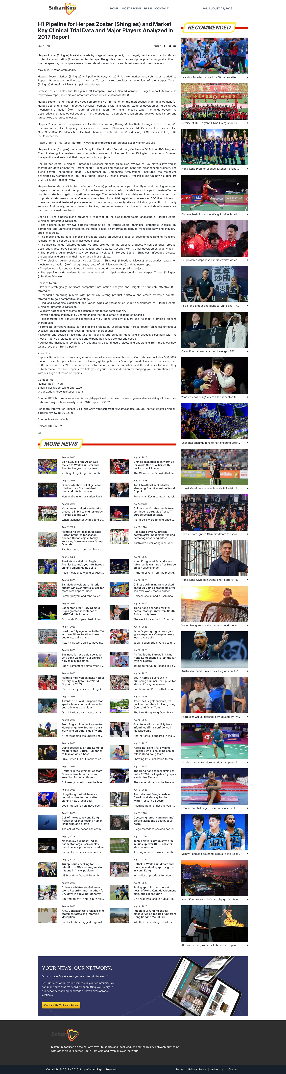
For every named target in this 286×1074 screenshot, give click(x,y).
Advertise (217, 1069)
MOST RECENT (132, 8)
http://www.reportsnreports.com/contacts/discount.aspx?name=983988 (83, 95)
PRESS (148, 8)
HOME (114, 8)
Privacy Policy (197, 1069)
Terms (179, 1069)
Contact (233, 1069)
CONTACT (162, 8)
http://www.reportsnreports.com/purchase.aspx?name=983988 (115, 142)
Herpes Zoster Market (51, 186)
